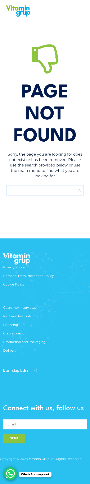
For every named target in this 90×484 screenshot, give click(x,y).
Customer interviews (19, 308)
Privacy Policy (14, 267)
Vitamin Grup (39, 459)
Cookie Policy (13, 284)
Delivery (9, 350)
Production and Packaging (24, 342)
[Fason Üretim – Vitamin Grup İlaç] (18, 11)
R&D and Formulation (20, 316)
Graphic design (15, 333)
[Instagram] (35, 370)
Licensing (10, 325)
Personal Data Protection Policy (28, 276)
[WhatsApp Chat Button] (10, 473)
